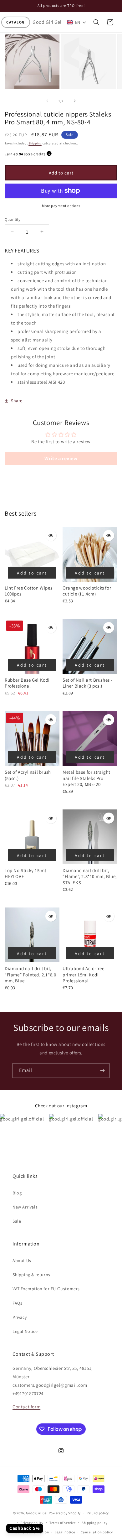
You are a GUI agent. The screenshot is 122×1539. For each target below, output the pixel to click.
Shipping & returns (31, 1274)
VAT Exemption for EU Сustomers (46, 1289)
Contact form (26, 1407)
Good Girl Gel (37, 1513)
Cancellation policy (97, 1532)
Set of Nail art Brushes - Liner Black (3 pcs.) (88, 683)
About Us (22, 1260)
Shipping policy (95, 1523)
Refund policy (98, 1513)
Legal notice (65, 1532)
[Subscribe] (102, 1070)
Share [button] (17, 400)
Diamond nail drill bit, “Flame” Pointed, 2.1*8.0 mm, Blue (30, 974)
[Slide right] (75, 101)
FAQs (17, 1303)
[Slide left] (47, 101)
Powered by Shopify (65, 1513)
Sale (17, 1221)
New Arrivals (25, 1207)
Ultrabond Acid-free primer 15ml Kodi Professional (83, 974)
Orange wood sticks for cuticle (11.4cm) (87, 591)
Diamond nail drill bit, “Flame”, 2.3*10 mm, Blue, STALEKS (90, 876)
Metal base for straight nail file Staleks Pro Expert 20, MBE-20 (86, 778)
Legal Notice (25, 1331)
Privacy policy (31, 1523)
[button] (15, 22)
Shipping (35, 143)
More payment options (61, 205)
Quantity (12, 219)
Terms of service (62, 1523)
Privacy (20, 1317)
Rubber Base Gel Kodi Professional (27, 683)
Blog (17, 1193)
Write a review (60, 458)
